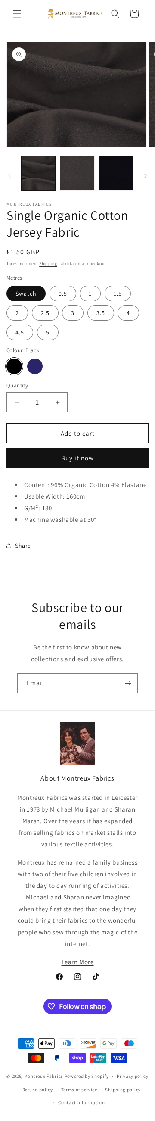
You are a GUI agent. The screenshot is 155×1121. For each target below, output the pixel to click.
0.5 (63, 293)
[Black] (14, 366)
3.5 (100, 313)
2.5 (45, 313)
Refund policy (37, 1090)
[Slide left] (9, 175)
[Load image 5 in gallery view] (116, 173)
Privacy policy (133, 1076)
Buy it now (77, 458)
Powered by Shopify (87, 1076)
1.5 (118, 293)
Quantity (17, 385)
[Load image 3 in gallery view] (77, 173)
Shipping (48, 263)
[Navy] (35, 366)
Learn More (78, 962)
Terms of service (79, 1090)
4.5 (20, 332)
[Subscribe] (127, 683)
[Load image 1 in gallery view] (38, 173)
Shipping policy (123, 1090)
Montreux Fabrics (43, 1076)
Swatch (26, 293)
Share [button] (23, 546)
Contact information (81, 1102)
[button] (17, 13)
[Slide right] (145, 175)
